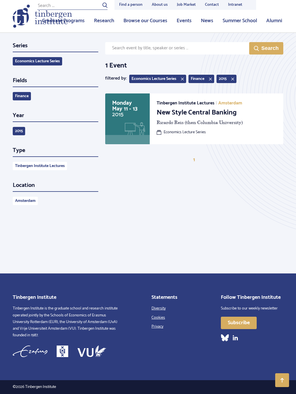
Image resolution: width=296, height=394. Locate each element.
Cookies (158, 317)
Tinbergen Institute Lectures (40, 166)
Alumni (274, 20)
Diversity (158, 308)
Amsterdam (25, 201)
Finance (22, 96)
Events (184, 20)
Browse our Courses (145, 20)
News (207, 20)
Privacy (157, 326)
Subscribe (239, 322)
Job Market (186, 4)
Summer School (240, 20)
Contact (212, 4)
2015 (19, 131)
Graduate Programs (63, 20)
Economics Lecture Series (37, 61)
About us (160, 4)
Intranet (235, 4)
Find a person (131, 4)
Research (104, 20)
